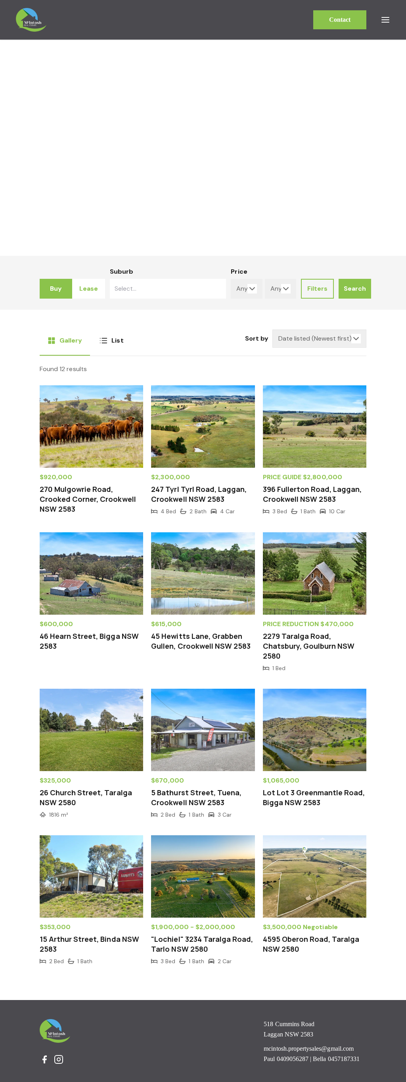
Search (355, 288)
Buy (56, 288)
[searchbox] (149, 289)
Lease (88, 288)
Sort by (256, 338)
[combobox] (168, 289)
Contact (339, 19)
